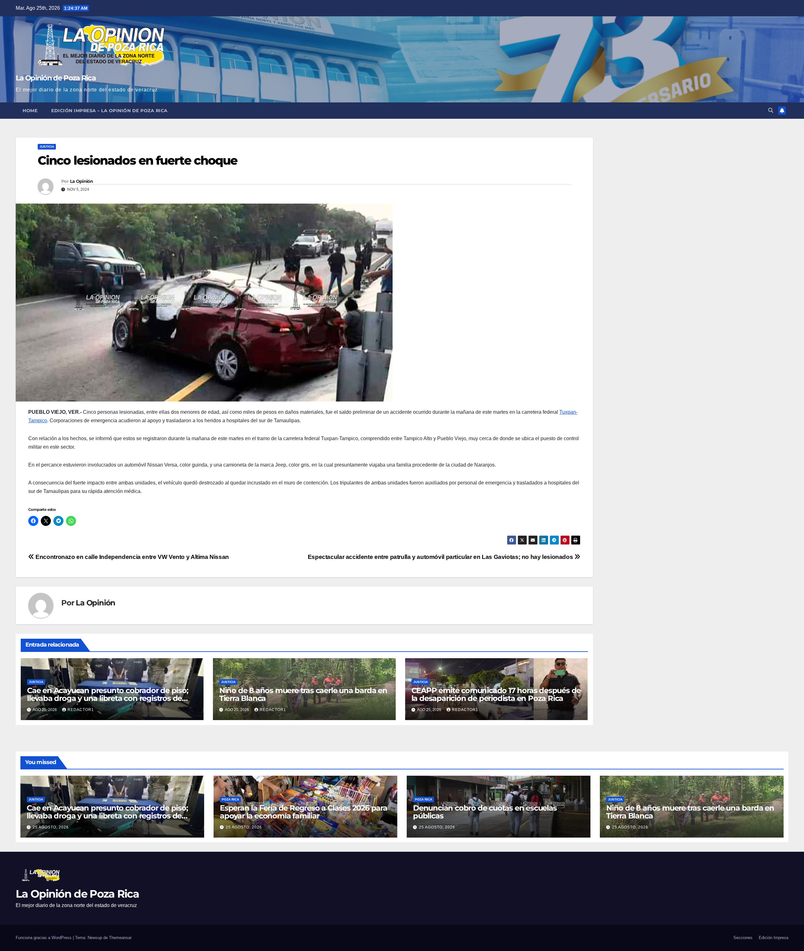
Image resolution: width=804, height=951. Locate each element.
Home (30, 110)
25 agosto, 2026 (51, 827)
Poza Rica (230, 799)
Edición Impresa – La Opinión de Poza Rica (109, 110)
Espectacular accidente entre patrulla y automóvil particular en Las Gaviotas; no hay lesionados (441, 557)
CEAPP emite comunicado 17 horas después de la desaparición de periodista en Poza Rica (496, 694)
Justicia (47, 146)
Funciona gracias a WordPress (44, 937)
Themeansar (120, 937)
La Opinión (81, 181)
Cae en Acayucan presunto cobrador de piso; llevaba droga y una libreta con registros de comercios (107, 698)
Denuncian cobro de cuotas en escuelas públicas (485, 811)
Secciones (742, 937)
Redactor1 (81, 710)
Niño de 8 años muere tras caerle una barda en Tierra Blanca (303, 694)
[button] (770, 110)
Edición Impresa (773, 937)
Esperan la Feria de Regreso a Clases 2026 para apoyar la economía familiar (303, 811)
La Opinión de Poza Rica (55, 78)
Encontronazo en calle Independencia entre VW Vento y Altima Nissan (131, 557)
